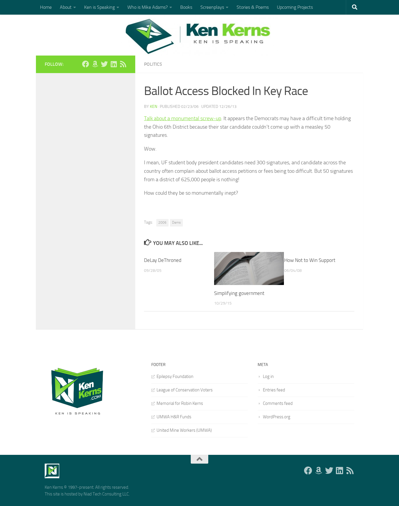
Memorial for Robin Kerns (180, 403)
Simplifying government (239, 293)
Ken (153, 106)
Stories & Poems (253, 7)
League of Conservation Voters (185, 390)
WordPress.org (276, 416)
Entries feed (274, 390)
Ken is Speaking (99, 7)
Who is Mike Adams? (147, 7)
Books (186, 7)
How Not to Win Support (309, 260)
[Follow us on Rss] (122, 64)
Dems (176, 222)
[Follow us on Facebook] (85, 64)
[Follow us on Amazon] (94, 64)
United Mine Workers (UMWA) (184, 430)
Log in (268, 376)
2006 (162, 222)
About (66, 7)
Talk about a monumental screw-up (182, 118)
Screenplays (212, 7)
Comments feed (278, 403)
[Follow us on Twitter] (104, 64)
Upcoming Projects (295, 7)
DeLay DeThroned (162, 260)
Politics (153, 64)
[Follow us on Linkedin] (113, 64)
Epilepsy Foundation (175, 376)
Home (46, 7)
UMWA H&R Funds (174, 416)
